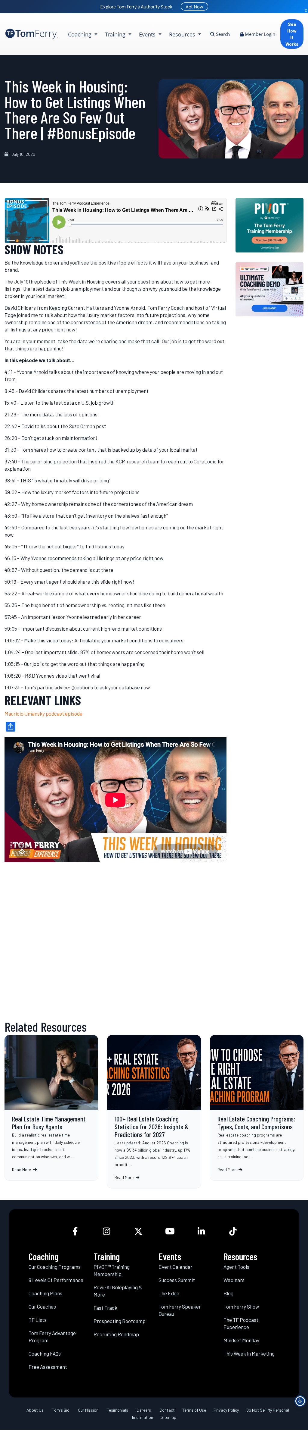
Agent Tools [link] (236, 1267)
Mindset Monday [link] (241, 1340)
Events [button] (148, 34)
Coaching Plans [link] (45, 1293)
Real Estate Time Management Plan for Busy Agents (51, 1107)
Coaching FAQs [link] (45, 1353)
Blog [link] (228, 1293)
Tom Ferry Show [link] (241, 1306)
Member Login (259, 34)
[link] (32, 34)
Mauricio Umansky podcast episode (43, 713)
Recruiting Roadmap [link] (116, 1334)
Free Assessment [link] (48, 1367)
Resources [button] (183, 34)
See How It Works (291, 34)
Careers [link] (144, 1410)
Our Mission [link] (88, 1410)
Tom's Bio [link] (60, 1410)
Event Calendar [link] (175, 1267)
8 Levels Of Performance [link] (56, 1280)
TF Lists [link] (38, 1320)
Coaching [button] (80, 34)
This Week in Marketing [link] (249, 1353)
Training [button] (116, 34)
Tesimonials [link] (117, 1410)
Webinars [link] (234, 1280)
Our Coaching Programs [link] (55, 1267)
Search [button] (222, 34)
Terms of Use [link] (194, 1410)
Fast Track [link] (105, 1308)
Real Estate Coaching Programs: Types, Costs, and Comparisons (256, 1107)
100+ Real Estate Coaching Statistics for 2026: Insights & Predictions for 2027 (154, 1111)
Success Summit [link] (177, 1280)
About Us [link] (35, 1410)
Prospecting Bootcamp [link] (120, 1321)
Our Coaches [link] (42, 1306)
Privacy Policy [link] (226, 1410)
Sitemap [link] (168, 1417)
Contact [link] (167, 1410)
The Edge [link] (169, 1293)
